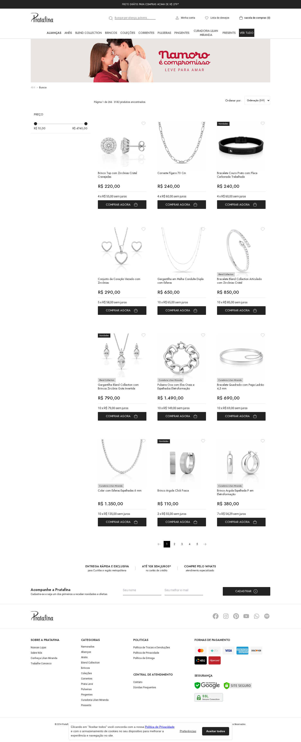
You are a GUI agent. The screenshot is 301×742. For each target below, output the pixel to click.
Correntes (146, 51)
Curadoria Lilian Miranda (206, 51)
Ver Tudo (246, 51)
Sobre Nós (36, 670)
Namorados (87, 664)
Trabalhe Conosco (41, 681)
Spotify (266, 634)
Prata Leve (87, 702)
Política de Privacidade (146, 670)
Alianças (54, 51)
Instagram (225, 634)
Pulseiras (164, 51)
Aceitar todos (215, 731)
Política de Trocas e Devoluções (151, 665)
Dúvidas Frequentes (144, 705)
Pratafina (42, 36)
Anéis (68, 51)
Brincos (111, 51)
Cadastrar (243, 609)
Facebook (215, 634)
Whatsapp (256, 634)
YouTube (246, 634)
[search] (111, 36)
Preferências (188, 731)
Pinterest (236, 634)
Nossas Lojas (38, 665)
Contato (137, 700)
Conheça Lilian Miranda (44, 676)
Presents (229, 51)
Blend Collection (88, 51)
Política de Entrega (144, 676)
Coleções (127, 51)
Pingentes (181, 51)
